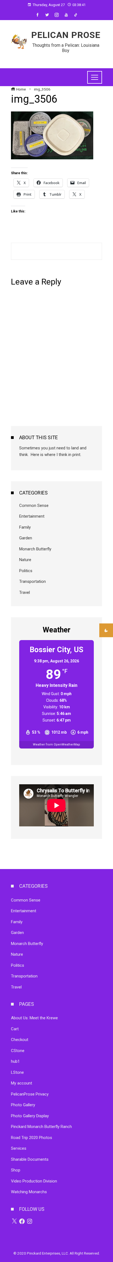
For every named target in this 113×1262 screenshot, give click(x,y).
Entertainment (31, 516)
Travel (24, 592)
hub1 (15, 1061)
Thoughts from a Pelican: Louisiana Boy (65, 48)
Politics (25, 570)
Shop (15, 1170)
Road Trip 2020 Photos (31, 1137)
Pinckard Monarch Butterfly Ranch (41, 1126)
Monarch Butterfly (35, 549)
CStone (17, 1050)
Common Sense (34, 505)
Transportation (32, 581)
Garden (25, 538)
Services (18, 1148)
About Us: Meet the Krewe (34, 1017)
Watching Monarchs (29, 1191)
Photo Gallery (23, 1104)
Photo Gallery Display (30, 1115)
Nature (25, 559)
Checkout (19, 1039)
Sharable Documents (30, 1159)
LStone (17, 1072)
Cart (15, 1028)
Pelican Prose (65, 35)
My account (21, 1083)
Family (25, 527)
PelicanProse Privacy (30, 1094)
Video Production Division (34, 1181)
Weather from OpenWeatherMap (56, 744)
